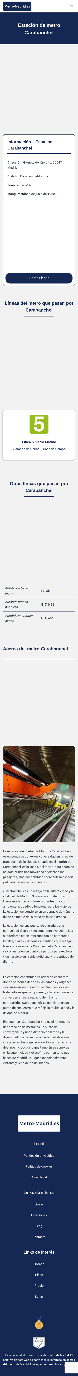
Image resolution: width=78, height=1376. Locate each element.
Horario (39, 1264)
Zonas (39, 1296)
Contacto (39, 1237)
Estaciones (39, 1215)
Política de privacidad (39, 1156)
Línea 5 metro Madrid (39, 442)
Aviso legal (39, 1177)
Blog (39, 1226)
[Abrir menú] (71, 6)
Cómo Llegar (39, 278)
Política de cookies (39, 1166)
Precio (39, 1286)
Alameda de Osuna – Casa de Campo (39, 449)
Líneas (39, 1204)
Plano (39, 1275)
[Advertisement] (39, 92)
